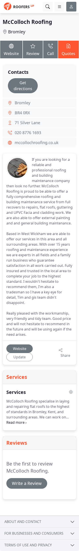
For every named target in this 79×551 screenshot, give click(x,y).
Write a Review (27, 483)
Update (19, 357)
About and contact (22, 521)
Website (11, 53)
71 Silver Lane (27, 122)
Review (32, 53)
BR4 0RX (22, 112)
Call (50, 53)
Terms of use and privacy (28, 545)
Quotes (68, 53)
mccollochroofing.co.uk (37, 142)
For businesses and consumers (33, 533)
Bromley (16, 32)
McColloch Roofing (27, 21)
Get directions (23, 85)
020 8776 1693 (28, 132)
